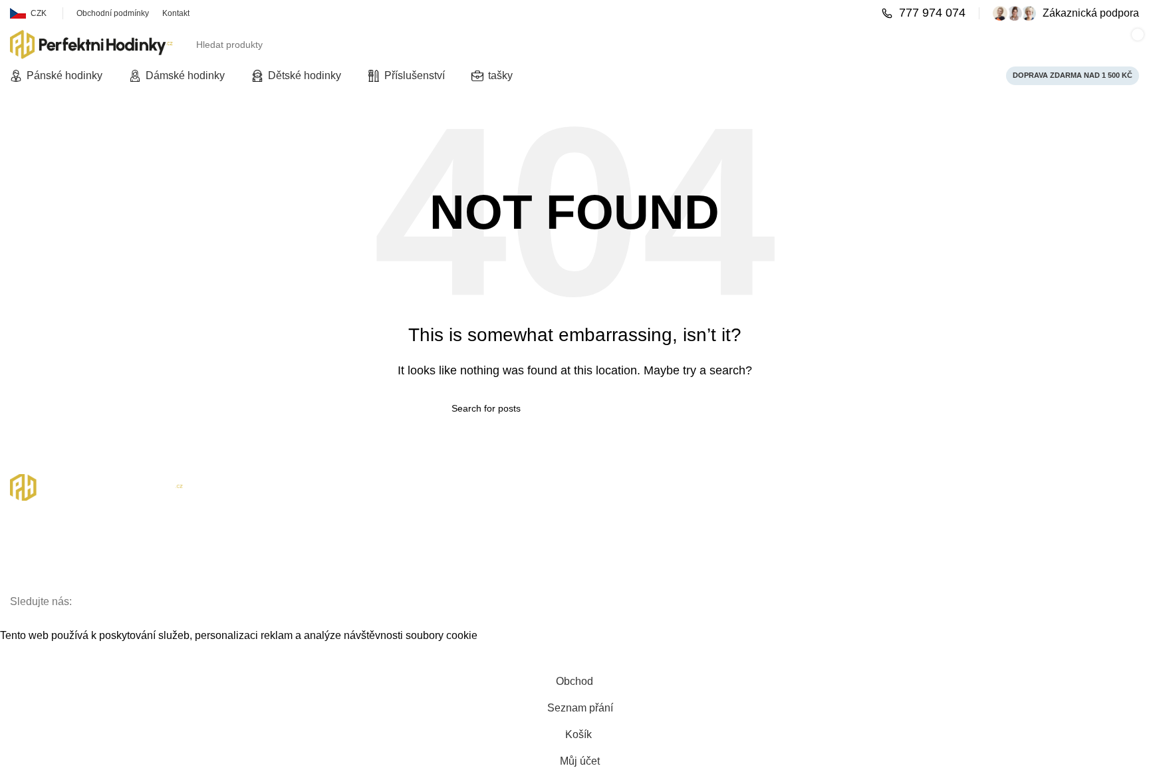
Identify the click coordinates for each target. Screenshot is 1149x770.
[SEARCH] (798, 44)
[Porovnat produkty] (841, 44)
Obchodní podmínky (52, 568)
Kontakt (26, 545)
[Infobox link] (923, 13)
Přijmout (30, 655)
